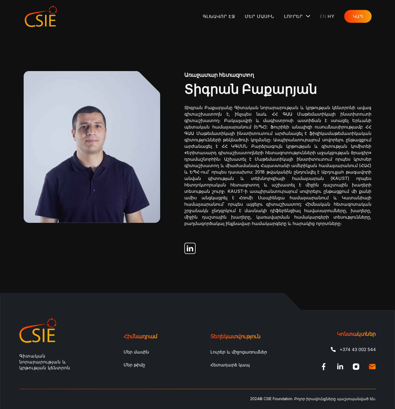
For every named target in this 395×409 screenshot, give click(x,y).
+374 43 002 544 (358, 349)
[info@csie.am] (372, 366)
